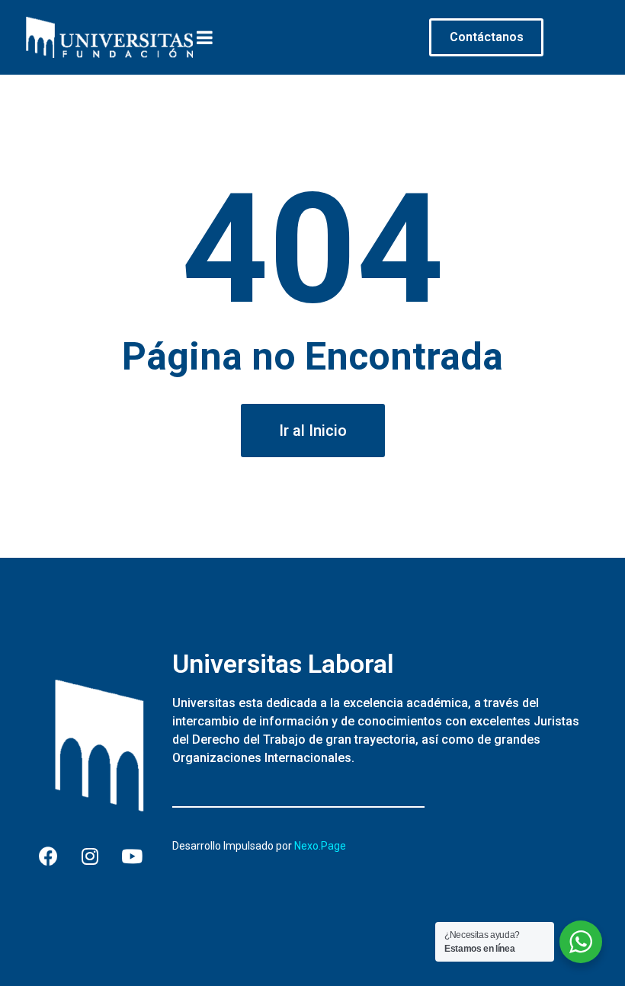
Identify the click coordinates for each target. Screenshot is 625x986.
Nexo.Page (320, 846)
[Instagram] (90, 856)
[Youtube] (132, 856)
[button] (312, 430)
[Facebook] (48, 856)
